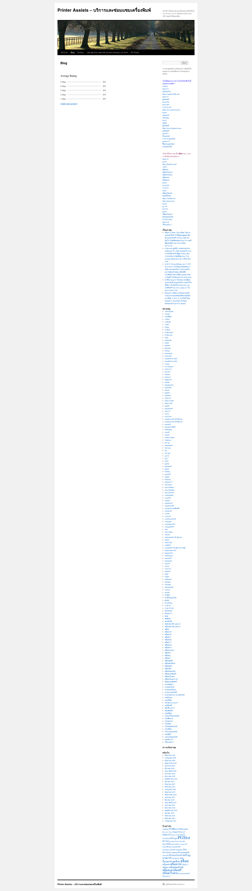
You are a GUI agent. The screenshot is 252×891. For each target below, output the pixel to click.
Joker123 (168, 398)
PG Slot (167, 453)
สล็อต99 (168, 653)
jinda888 (168, 395)
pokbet (167, 477)
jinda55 (167, 393)
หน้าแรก (64, 52)
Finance (167, 374)
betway (167, 350)
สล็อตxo (168, 658)
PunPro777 (169, 482)
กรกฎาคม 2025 (170, 789)
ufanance (168, 582)
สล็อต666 (168, 639)
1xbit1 (167, 324)
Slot (166, 529)
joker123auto (169, 400)
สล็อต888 (165, 177)
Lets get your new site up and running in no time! (107, 52)
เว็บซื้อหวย (169, 718)
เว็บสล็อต (168, 729)
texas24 (167, 563)
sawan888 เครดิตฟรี (172, 508)
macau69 (168, 424)
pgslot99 (168, 474)
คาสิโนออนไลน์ (170, 597)
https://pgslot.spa (168, 201)
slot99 (164, 167)
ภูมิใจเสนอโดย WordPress (175, 884)
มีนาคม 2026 (169, 768)
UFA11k (168, 568)
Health (167, 382)
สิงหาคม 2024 (170, 818)
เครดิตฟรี (168, 705)
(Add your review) (68, 103)
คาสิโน (167, 595)
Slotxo (167, 540)
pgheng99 (165, 115)
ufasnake (168, 584)
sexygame (168, 521)
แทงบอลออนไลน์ (171, 737)
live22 (164, 120)
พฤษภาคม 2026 (171, 763)
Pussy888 (168, 484)
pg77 (166, 458)
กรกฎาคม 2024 (170, 821)
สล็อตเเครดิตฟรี (171, 681)
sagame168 (169, 503)
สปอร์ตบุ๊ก (168, 621)
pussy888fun (169, 487)
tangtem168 (169, 553)
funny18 (168, 377)
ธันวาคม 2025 (170, 776)
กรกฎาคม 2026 (170, 758)
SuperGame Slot (170, 550)
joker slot (165, 222)
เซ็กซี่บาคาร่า (170, 708)
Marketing (168, 429)
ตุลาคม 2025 (169, 781)
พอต (166, 616)
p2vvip (167, 442)
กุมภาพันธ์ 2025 (170, 802)
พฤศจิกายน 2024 (171, 810)
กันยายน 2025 (170, 784)
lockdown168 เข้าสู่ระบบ (174, 419)
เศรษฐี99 (168, 734)
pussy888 (165, 102)
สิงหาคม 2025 (170, 786)
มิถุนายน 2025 (170, 792)
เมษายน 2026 (170, 765)
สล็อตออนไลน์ (170, 671)
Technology (169, 555)
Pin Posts (135, 52)
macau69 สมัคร (170, 427)
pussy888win (169, 492)
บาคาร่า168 (166, 107)
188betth (168, 322)
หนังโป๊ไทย (166, 196)
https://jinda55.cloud (169, 164)
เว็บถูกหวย (169, 721)
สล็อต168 (168, 632)
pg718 (167, 456)
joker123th (168, 403)
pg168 (164, 161)
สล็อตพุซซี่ (169, 660)
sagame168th (169, 505)
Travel (167, 566)
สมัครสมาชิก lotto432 (173, 624)
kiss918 (165, 209)
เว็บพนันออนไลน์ (171, 726)
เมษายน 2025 (170, 797)
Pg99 (166, 461)
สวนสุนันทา (169, 684)
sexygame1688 (170, 524)
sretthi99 (168, 545)
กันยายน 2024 (170, 815)
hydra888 (168, 387)
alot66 (167, 343)
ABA (166, 337)
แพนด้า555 (169, 739)
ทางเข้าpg (168, 603)
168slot (167, 314)
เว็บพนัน (168, 723)
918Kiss (168, 329)
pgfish (167, 463)
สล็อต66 (165, 169)
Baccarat (168, 348)
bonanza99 (168, 353)
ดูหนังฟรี (165, 99)
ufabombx (168, 579)
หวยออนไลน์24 (170, 689)
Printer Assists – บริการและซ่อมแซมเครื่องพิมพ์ (104, 10)
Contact (80, 52)
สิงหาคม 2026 (170, 755)
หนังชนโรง (166, 91)
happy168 (168, 379)
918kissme (168, 335)
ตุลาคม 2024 (169, 813)
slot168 (167, 534)
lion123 (167, 411)
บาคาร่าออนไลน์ (168, 138)
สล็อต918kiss (169, 650)
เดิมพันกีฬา (169, 710)
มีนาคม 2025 (169, 800)
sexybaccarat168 (170, 519)
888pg (167, 327)
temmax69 (168, 561)
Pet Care (168, 448)
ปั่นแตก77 (168, 613)
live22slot (168, 416)
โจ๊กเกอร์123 (167, 224)
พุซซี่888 (168, 618)
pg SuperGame (174, 841)
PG (166, 450)
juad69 (167, 406)
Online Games (170, 437)
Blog (72, 52)
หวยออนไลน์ (167, 146)
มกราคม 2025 (170, 805)
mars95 (167, 432)
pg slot (164, 206)
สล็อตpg (168, 655)
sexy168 (168, 516)
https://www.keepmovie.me (171, 128)
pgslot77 (165, 133)
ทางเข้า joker (167, 219)
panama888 (169, 445)
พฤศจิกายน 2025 (171, 779)
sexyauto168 (175, 846)
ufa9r (166, 574)
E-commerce (169, 366)
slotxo (164, 190)
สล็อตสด (168, 668)
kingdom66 (169, 408)
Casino (167, 364)
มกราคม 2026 (170, 773)
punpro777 (166, 141)
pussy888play (169, 490)
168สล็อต (168, 316)
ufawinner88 (169, 587)
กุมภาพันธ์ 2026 (170, 771)
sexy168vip (166, 846)
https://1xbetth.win (168, 198)
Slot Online (169, 532)
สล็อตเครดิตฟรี (170, 674)
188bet (167, 319)
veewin (167, 590)
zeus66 (167, 592)
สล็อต (167, 629)
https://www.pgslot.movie (171, 110)
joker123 (165, 89)
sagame (167, 500)
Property (168, 479)
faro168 (167, 371)
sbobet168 (168, 511)
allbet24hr (168, 340)
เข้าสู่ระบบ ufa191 (171, 702)
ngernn (167, 435)
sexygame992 (169, 526)
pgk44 (167, 469)
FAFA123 (168, 369)
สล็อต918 (168, 647)
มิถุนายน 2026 (170, 760)
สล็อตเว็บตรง (167, 172)
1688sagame (169, 311)
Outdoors (168, 440)
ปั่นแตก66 (166, 136)
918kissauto (169, 332)
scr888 (167, 513)
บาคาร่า (165, 188)
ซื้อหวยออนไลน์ (168, 144)
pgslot (164, 112)
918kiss (165, 86)
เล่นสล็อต (168, 713)
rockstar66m (169, 495)
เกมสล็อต (168, 700)
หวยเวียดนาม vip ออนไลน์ (174, 695)
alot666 (167, 345)
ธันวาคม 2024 (170, 808)
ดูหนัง (164, 123)
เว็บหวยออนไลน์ (171, 731)
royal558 (168, 498)
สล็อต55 (168, 637)
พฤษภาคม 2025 (171, 794)
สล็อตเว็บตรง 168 (171, 679)
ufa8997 (167, 571)
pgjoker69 (168, 466)
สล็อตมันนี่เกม (170, 663)
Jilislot (167, 390)
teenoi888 (168, 558)
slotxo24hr (168, 542)
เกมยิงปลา (169, 697)
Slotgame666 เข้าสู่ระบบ (173, 537)
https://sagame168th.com (171, 94)
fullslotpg (165, 117)
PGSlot (167, 471)
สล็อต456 (168, 634)
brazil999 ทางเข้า (171, 358)
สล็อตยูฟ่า (168, 666)
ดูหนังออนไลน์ (167, 217)
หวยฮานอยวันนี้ (171, 692)
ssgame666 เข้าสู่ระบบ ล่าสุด (175, 547)
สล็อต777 (168, 642)
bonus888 (168, 356)
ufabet (167, 576)
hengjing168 (169, 385)
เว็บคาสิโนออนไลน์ (172, 716)
